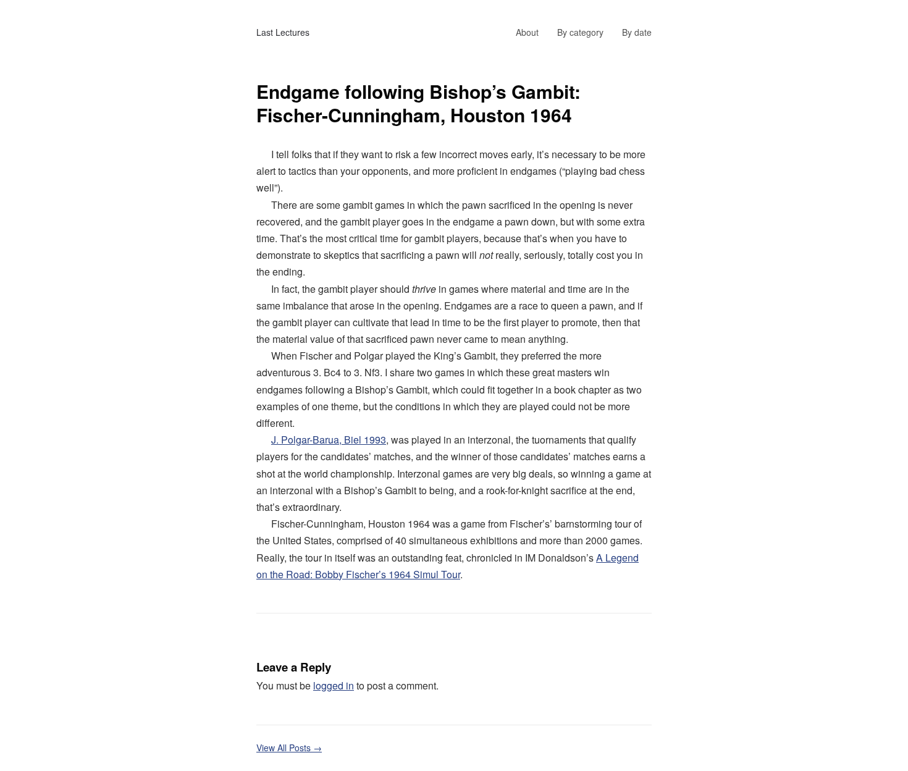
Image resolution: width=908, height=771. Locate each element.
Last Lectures (282, 32)
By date (637, 32)
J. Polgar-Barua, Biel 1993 (328, 439)
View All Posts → (289, 747)
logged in (333, 685)
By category (580, 32)
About (527, 32)
